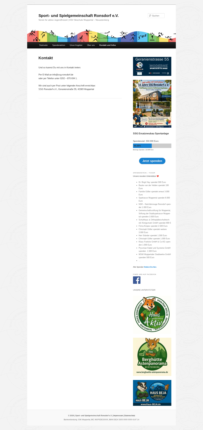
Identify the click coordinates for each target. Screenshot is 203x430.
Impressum (118, 416)
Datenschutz (129, 416)
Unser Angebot (76, 45)
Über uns (91, 45)
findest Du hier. (150, 267)
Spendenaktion (58, 45)
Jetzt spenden (152, 161)
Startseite (43, 45)
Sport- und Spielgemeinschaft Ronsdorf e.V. (78, 15)
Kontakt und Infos (107, 45)
